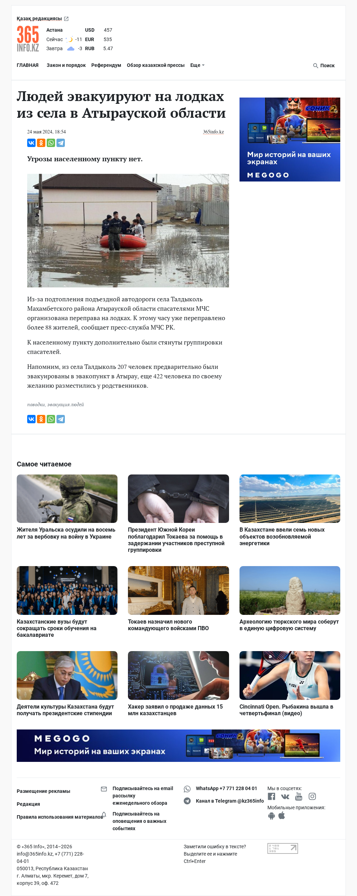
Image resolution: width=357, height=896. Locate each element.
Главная (27, 65)
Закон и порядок (66, 65)
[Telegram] (60, 143)
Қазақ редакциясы (39, 18)
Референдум (106, 65)
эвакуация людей (65, 404)
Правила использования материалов (53, 817)
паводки (36, 404)
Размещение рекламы (43, 791)
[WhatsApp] (51, 143)
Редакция (28, 804)
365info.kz (213, 131)
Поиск (327, 65)
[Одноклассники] (41, 143)
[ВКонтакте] (31, 143)
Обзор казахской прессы (156, 65)
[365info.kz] (30, 38)
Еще (195, 65)
